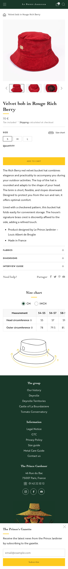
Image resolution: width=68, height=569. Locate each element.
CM (29, 303)
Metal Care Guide (34, 450)
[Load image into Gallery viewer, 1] (16, 88)
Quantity (9, 145)
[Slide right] (61, 88)
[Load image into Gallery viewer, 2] (34, 88)
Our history (34, 390)
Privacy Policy (34, 440)
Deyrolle (34, 395)
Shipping (24, 122)
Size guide (34, 445)
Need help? (10, 276)
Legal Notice (34, 429)
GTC (34, 434)
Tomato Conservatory (34, 412)
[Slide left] (7, 88)
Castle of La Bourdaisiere (34, 406)
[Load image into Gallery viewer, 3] (51, 88)
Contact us (34, 456)
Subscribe (34, 562)
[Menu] (4, 4)
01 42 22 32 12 (36, 483)
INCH (43, 303)
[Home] (4, 14)
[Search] (63, 4)
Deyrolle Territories (34, 401)
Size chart (60, 132)
